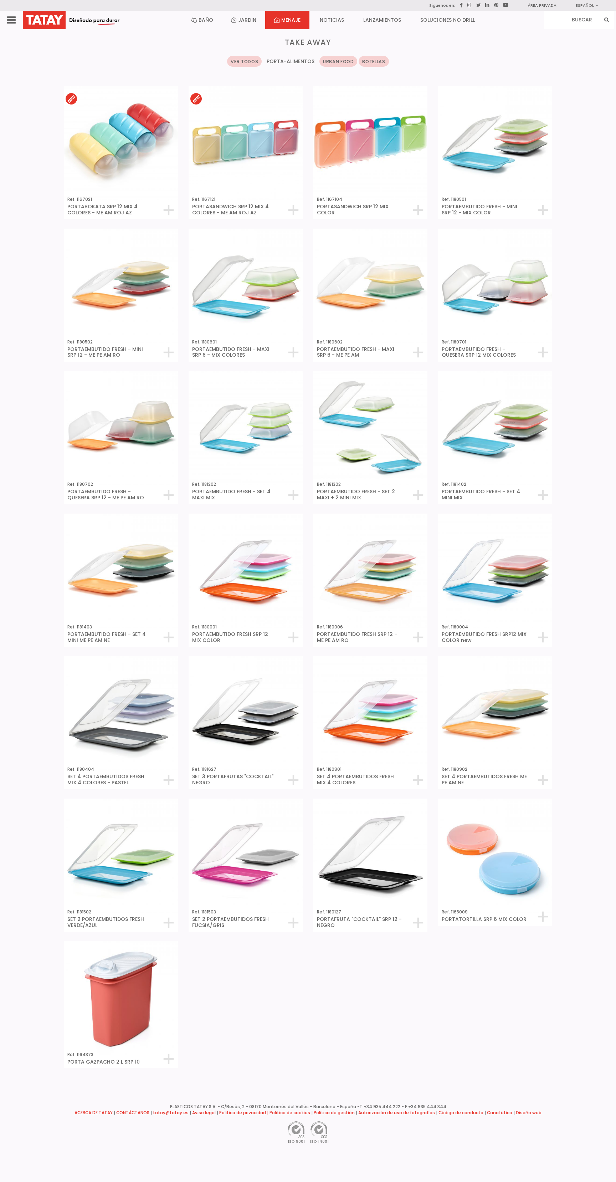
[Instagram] (469, 5)
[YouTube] (505, 5)
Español (585, 5)
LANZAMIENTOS (382, 20)
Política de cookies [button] (290, 1113)
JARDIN (247, 20)
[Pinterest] (496, 5)
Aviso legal (204, 1113)
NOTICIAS (332, 20)
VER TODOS (244, 61)
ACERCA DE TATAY (94, 1113)
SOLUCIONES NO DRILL (447, 20)
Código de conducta (460, 1113)
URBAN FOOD (338, 61)
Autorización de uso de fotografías (396, 1113)
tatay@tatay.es (171, 1113)
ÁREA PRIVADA (542, 5)
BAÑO (206, 20)
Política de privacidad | (244, 1113)
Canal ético (499, 1113)
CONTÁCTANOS (132, 1113)
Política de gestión (334, 1113)
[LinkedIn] (487, 5)
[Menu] (11, 20)
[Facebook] (461, 5)
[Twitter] (478, 5)
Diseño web (528, 1113)
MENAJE (291, 20)
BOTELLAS (373, 61)
